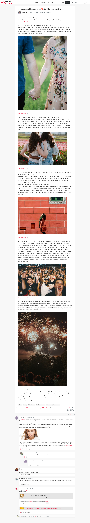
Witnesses (43, 2)
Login (62, 2)
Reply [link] (69, 407)
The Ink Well (34, 13)
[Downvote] (40, 407)
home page (32, 420)
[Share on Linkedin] (72, 410)
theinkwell (22, 417)
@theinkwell (24, 22)
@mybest (23, 419)
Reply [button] (28, 449)
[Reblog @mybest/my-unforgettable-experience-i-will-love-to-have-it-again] (66, 407)
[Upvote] (39, 407)
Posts (30, 2)
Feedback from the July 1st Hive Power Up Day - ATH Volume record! (44, 508)
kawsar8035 (23, 478)
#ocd (44, 405)
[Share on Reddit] (70, 410)
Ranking (46, 501)
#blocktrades (49, 405)
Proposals (36, 2)
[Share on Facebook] (67, 410)
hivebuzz (22, 488)
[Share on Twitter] (69, 410)
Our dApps (51, 2)
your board (30, 501)
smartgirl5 (22, 516)
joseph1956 (22, 469)
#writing (25, 405)
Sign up (68, 2)
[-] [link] (73, 417)
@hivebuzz (35, 505)
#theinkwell (38, 405)
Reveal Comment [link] (46, 516)
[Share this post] (73, 410)
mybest (25, 13)
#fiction (20, 405)
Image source (22, 114)
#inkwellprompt (31, 405)
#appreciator (56, 405)
